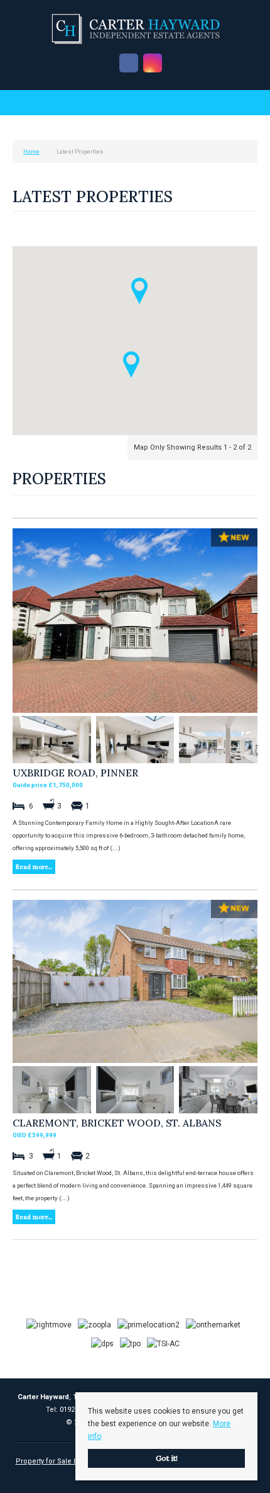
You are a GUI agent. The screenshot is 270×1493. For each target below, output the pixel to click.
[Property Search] (247, 104)
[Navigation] (23, 104)
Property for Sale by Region (61, 1461)
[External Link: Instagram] (153, 64)
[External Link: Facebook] (129, 64)
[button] (131, 364)
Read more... (34, 867)
